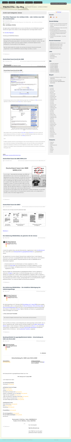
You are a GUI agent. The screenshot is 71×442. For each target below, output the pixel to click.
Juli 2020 (52, 127)
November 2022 (53, 104)
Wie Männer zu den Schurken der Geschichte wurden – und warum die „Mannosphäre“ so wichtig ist (58, 25)
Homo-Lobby (12, 265)
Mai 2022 (52, 111)
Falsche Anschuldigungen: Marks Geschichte (58, 27)
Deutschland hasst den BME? (11, 204)
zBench (25, 439)
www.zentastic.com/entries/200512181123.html (12, 155)
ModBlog (23, 135)
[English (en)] (53, 17)
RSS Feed (59, 12)
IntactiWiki (52, 64)
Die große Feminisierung (55, 29)
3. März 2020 (6, 291)
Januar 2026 (52, 91)
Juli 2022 (52, 110)
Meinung (52, 149)
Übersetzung (31, 132)
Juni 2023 (52, 103)
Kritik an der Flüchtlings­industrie (9, 307)
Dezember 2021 (53, 116)
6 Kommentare (42, 237)
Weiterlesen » (7, 54)
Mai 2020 (52, 128)
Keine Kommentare (41, 291)
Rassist (33, 325)
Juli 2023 (52, 102)
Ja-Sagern (10, 273)
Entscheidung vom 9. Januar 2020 (29, 304)
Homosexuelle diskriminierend (31, 327)
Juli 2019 (52, 135)
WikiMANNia (12, 2)
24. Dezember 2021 (8, 61)
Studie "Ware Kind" (53, 81)
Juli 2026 (52, 88)
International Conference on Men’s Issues (58, 77)
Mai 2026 (52, 89)
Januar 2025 (52, 95)
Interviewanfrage (38, 2)
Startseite (5, 2)
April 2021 (52, 120)
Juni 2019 (52, 136)
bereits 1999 (23, 132)
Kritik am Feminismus (27, 305)
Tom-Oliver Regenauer (9, 32)
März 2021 (52, 121)
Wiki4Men (52, 67)
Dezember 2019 (53, 134)
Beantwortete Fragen (58, 44)
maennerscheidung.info (54, 80)
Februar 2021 (52, 122)
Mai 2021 (52, 118)
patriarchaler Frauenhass (25, 329)
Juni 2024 (52, 100)
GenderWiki (52, 63)
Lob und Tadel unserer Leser (60, 43)
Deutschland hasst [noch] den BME (13, 59)
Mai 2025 (52, 92)
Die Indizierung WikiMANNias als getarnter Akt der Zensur (20, 235)
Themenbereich (20, 2)
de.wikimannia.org (40, 250)
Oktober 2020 (52, 125)
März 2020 (52, 131)
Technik (51, 150)
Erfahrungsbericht (53, 145)
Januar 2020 (52, 132)
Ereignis (51, 143)
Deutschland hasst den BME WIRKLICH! (15, 158)
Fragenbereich (29, 2)
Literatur (51, 147)
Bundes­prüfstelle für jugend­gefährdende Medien (23, 251)
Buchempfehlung (53, 56)
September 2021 (53, 117)
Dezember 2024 (53, 96)
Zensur (18, 309)
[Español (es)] (56, 17)
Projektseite (52, 55)
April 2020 (52, 129)
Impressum (52, 58)
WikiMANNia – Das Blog (13, 6)
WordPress (30, 439)
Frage (51, 146)
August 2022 (52, 109)
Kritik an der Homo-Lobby (38, 305)
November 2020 (53, 124)
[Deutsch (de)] (50, 17)
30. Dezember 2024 (8, 20)
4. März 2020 (6, 237)
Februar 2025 (52, 93)
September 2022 (53, 107)
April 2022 (52, 113)
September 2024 (53, 99)
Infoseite (19, 101)
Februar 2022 (52, 114)
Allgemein (52, 142)
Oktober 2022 (52, 106)
